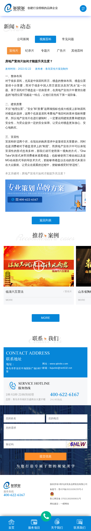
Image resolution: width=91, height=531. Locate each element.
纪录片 (29, 50)
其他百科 (77, 50)
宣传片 (13, 50)
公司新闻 (23, 39)
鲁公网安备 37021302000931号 (65, 498)
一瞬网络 (65, 504)
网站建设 (54, 504)
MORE (45, 317)
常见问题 (68, 39)
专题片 (45, 50)
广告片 (61, 50)
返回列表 (45, 220)
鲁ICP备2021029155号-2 (70, 489)
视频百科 (45, 39)
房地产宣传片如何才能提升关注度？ (44, 173)
